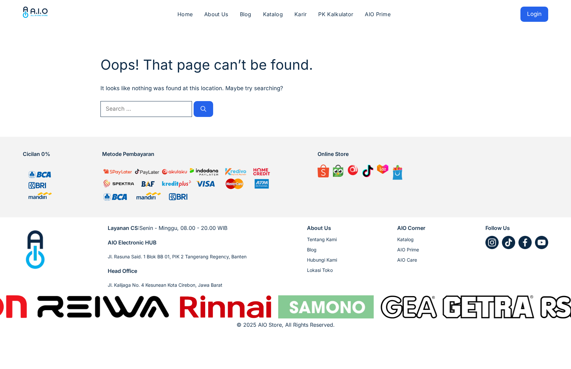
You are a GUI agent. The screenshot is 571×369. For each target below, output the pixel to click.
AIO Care (407, 260)
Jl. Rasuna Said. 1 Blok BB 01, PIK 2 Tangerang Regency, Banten (177, 256)
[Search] (203, 109)
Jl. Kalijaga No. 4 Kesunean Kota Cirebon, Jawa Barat (165, 285)
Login (534, 14)
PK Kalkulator (335, 14)
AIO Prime (378, 14)
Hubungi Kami (322, 260)
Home (185, 14)
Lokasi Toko (320, 270)
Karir (300, 14)
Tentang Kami (322, 239)
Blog (245, 14)
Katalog (273, 14)
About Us (216, 14)
